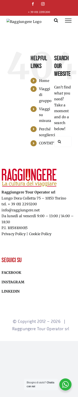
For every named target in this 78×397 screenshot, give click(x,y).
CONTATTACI (50, 143)
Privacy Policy (13, 234)
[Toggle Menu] (68, 20)
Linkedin (11, 291)
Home (44, 80)
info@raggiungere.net (21, 210)
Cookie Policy (40, 234)
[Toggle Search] (56, 20)
